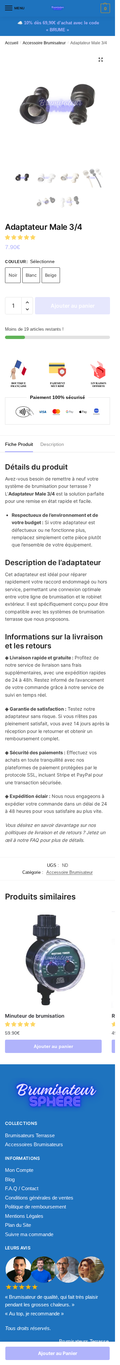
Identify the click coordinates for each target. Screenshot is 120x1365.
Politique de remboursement (35, 1206)
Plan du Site (18, 1225)
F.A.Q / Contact (21, 1188)
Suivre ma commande (29, 1234)
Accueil (11, 43)
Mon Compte (19, 1170)
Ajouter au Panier (57, 1353)
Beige (51, 275)
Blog (10, 1179)
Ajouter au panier (73, 305)
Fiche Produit (19, 444)
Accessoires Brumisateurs (34, 1144)
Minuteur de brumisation (34, 1016)
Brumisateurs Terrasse (30, 1135)
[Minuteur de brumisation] (53, 959)
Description (52, 444)
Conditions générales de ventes (39, 1197)
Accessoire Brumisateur (44, 43)
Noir (13, 275)
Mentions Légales (24, 1216)
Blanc (31, 275)
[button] (21, 237)
